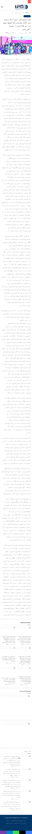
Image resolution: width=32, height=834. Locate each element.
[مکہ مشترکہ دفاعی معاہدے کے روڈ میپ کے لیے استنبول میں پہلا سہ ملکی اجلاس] (26, 771)
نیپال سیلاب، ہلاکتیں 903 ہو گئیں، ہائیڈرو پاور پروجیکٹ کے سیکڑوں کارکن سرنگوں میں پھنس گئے (11, 760)
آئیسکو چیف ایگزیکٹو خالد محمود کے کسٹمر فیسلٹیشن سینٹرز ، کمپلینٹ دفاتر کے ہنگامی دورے (25, 679)
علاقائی (22, 12)
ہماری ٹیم (9, 823)
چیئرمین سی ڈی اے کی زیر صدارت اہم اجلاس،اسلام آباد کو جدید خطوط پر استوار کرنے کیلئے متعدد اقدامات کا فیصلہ (8, 639)
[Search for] (30, 7)
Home (28, 12)
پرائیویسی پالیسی (19, 820)
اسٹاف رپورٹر (24, 32)
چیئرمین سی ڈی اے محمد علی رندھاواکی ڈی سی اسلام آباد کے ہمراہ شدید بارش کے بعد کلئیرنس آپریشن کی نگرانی (24, 639)
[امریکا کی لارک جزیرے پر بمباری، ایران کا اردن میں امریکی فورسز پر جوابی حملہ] (26, 804)
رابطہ (8, 820)
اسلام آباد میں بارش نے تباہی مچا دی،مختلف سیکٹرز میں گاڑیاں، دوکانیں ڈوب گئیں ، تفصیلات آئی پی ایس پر (24, 659)
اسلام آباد (14, 12)
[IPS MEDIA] (21, 7)
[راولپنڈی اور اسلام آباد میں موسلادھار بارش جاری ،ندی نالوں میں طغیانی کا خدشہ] (8, 651)
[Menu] (2, 7)
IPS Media (24, 817)
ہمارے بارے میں (20, 823)
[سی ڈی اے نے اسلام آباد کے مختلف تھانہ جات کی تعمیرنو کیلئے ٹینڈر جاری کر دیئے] (8, 671)
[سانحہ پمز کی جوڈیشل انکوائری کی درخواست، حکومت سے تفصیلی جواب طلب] (26, 793)
